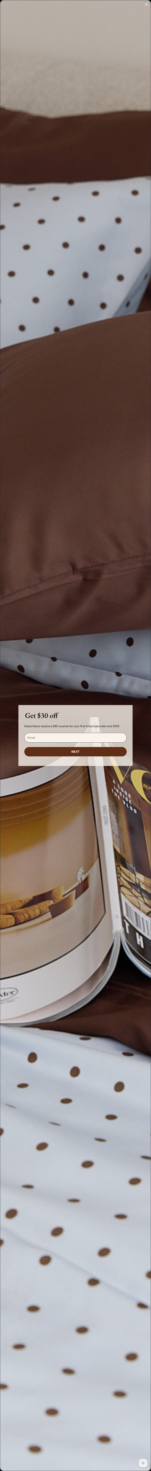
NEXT (75, 751)
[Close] (146, 4)
